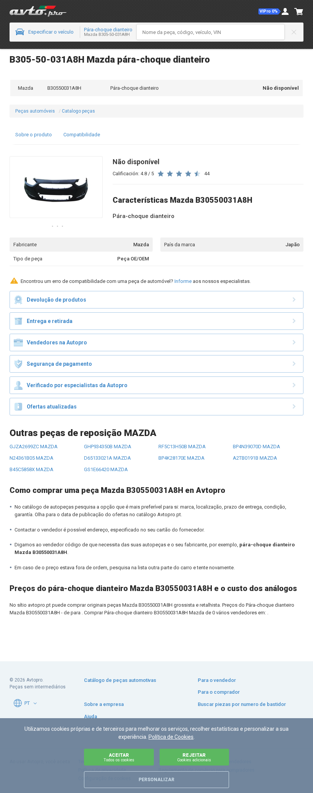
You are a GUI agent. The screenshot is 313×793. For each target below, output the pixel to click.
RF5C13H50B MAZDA (182, 446)
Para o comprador (219, 692)
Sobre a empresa (104, 704)
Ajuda (90, 716)
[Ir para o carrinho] (298, 11)
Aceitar (118, 757)
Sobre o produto (33, 134)
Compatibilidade (81, 134)
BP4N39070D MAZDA (256, 446)
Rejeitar (194, 757)
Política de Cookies (171, 737)
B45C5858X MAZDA (31, 469)
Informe (183, 281)
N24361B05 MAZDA (31, 458)
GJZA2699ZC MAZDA (34, 446)
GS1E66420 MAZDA (106, 469)
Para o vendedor (217, 680)
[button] (269, 11)
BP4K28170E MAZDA (181, 458)
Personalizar (156, 779)
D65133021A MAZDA (107, 458)
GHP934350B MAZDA (107, 446)
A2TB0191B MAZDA (255, 458)
